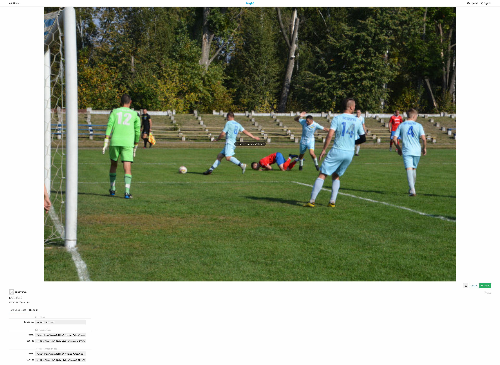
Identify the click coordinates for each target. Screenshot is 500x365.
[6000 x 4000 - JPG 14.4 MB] (465, 285)
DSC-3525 (15, 298)
